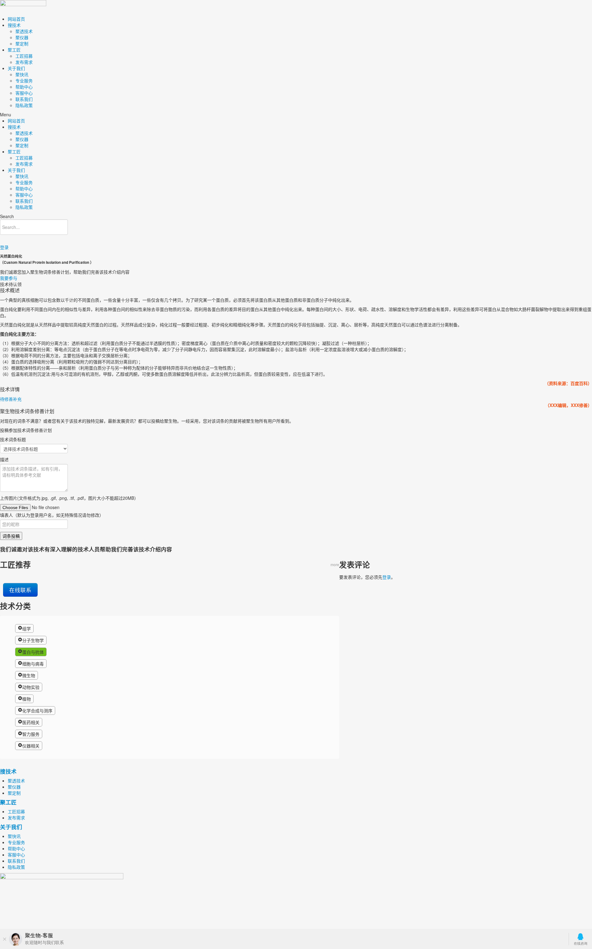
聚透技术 (24, 31)
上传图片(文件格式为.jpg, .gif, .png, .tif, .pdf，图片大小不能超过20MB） (69, 498)
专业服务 (24, 80)
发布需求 (24, 62)
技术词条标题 (13, 439)
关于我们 (16, 68)
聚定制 (21, 43)
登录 (4, 247)
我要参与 (8, 278)
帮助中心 (24, 87)
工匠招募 (24, 56)
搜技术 (14, 25)
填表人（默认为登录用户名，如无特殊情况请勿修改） (52, 515)
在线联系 (20, 590)
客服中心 (24, 93)
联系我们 (24, 99)
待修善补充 (11, 399)
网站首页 (16, 19)
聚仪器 (21, 37)
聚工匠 (14, 50)
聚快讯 (21, 74)
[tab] (296, 399)
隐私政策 (24, 105)
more (335, 564)
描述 (4, 459)
